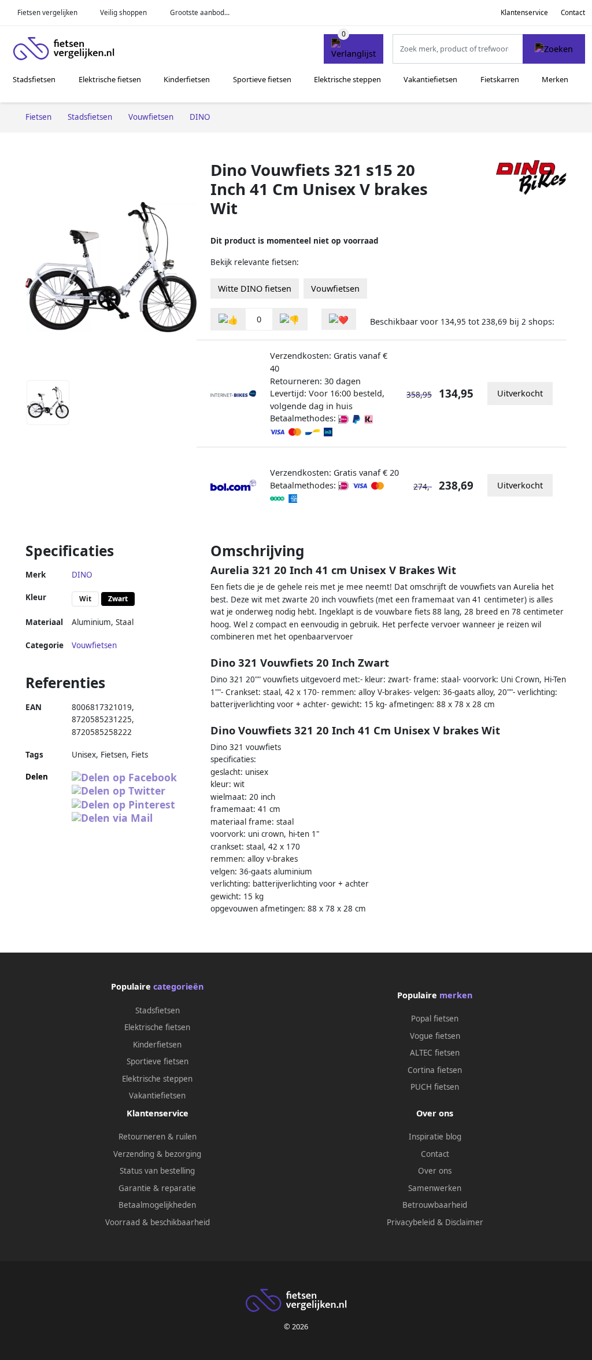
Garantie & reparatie (157, 1188)
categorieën (178, 986)
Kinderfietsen (187, 79)
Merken (555, 79)
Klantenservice (524, 12)
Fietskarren (499, 79)
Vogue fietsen (435, 1036)
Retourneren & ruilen (158, 1136)
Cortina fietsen (435, 1070)
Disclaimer (464, 1222)
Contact (573, 12)
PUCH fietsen (434, 1087)
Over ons (435, 1171)
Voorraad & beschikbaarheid (157, 1222)
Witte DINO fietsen (254, 288)
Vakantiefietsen (430, 79)
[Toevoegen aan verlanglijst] (338, 319)
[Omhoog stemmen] (228, 319)
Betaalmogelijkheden (157, 1205)
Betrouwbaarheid (434, 1205)
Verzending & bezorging (157, 1154)
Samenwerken (434, 1188)
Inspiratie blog (435, 1136)
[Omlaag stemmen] (289, 319)
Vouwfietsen (335, 288)
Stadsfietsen (34, 79)
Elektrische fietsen (110, 79)
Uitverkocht (520, 393)
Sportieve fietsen (262, 79)
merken (455, 995)
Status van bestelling (157, 1171)
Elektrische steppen (347, 79)
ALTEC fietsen (435, 1052)
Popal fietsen (434, 1018)
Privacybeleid (411, 1222)
